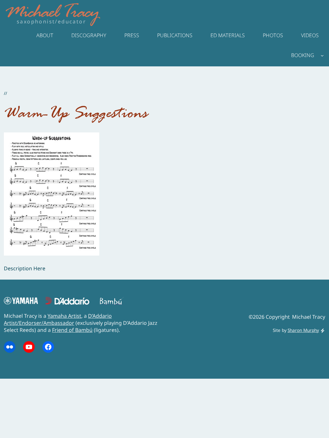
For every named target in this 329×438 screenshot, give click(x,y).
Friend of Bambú (72, 329)
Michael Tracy (51, 13)
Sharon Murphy (303, 330)
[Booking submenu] (322, 55)
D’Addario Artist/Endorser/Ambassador (58, 319)
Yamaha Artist (64, 315)
